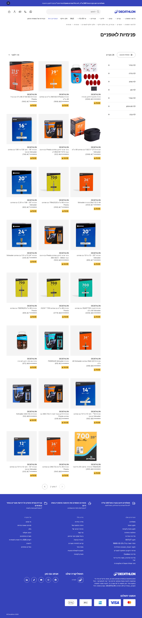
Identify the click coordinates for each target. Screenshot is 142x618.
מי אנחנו (28, 522)
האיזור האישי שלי (77, 529)
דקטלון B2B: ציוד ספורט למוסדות (20, 540)
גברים (118, 18)
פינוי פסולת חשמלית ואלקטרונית (124, 563)
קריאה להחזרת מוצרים (75, 543)
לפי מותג (132, 81)
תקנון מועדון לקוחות (128, 529)
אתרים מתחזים (26, 547)
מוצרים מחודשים (25, 536)
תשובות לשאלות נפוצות (75, 550)
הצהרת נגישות (78, 540)
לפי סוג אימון (130, 106)
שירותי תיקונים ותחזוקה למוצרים (124, 550)
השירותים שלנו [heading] (130, 517)
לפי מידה (132, 73)
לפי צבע (132, 114)
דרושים (28, 543)
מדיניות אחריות (130, 536)
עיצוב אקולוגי (27, 532)
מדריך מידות (79, 522)
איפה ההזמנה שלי (77, 525)
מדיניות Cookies (129, 554)
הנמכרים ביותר (53, 18)
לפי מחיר (132, 65)
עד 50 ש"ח (82, 18)
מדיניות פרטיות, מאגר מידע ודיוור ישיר (124, 559)
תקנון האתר (131, 525)
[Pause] (8, 3)
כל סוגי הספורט (130, 18)
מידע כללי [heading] (80, 517)
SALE (72, 18)
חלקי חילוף (64, 18)
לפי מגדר (132, 98)
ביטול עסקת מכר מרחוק (75, 536)
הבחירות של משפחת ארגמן (36, 18)
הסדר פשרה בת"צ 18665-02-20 (124, 543)
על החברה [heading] (27, 517)
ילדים (102, 18)
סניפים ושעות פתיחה (24, 525)
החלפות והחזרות (129, 532)
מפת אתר (80, 547)
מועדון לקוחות (78, 554)
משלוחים (132, 522)
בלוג (30, 529)
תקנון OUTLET (130, 540)
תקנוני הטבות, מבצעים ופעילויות (124, 547)
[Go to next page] (44, 486)
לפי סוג (132, 90)
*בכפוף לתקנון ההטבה (73, 3)
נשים (110, 18)
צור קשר (80, 532)
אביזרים (93, 18)
